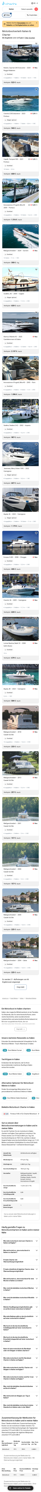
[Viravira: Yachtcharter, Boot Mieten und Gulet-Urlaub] (9, 3)
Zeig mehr (20, 987)
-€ (36, 3)
